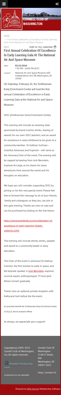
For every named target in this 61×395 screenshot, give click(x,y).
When (6, 65)
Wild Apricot (33, 388)
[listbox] (43, 47)
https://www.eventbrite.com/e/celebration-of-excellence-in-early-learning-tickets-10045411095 (28, 225)
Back (6, 46)
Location (7, 73)
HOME (7, 35)
